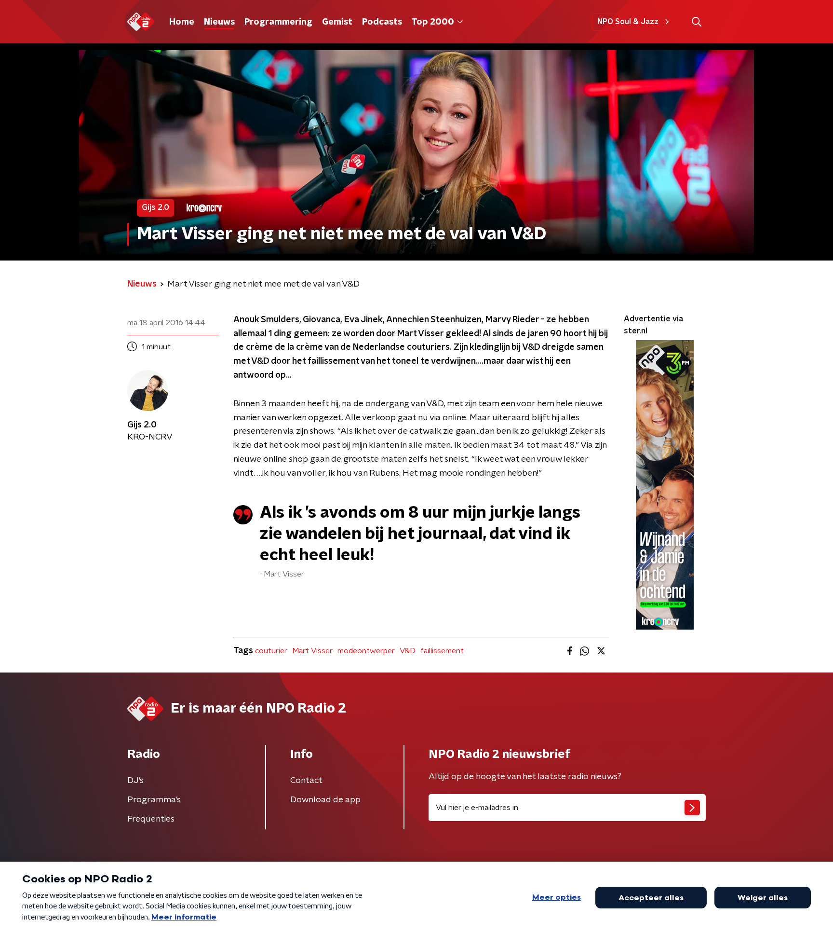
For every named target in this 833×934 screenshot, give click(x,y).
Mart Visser (312, 651)
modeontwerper (366, 651)
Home (181, 22)
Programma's (154, 800)
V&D (408, 651)
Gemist (337, 22)
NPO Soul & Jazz (627, 22)
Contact (306, 780)
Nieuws (219, 22)
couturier (271, 651)
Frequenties (151, 819)
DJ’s (135, 780)
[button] (696, 22)
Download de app (325, 800)
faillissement (442, 651)
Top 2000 (433, 22)
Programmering (278, 22)
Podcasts (382, 22)
